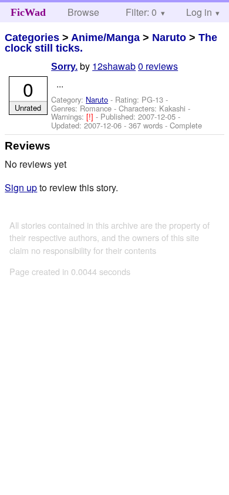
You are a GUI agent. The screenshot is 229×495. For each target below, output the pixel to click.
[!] (91, 116)
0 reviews (158, 66)
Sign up (21, 187)
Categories (32, 37)
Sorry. (64, 67)
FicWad (28, 12)
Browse (83, 12)
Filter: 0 (141, 12)
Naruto (169, 37)
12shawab (114, 66)
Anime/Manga (105, 37)
